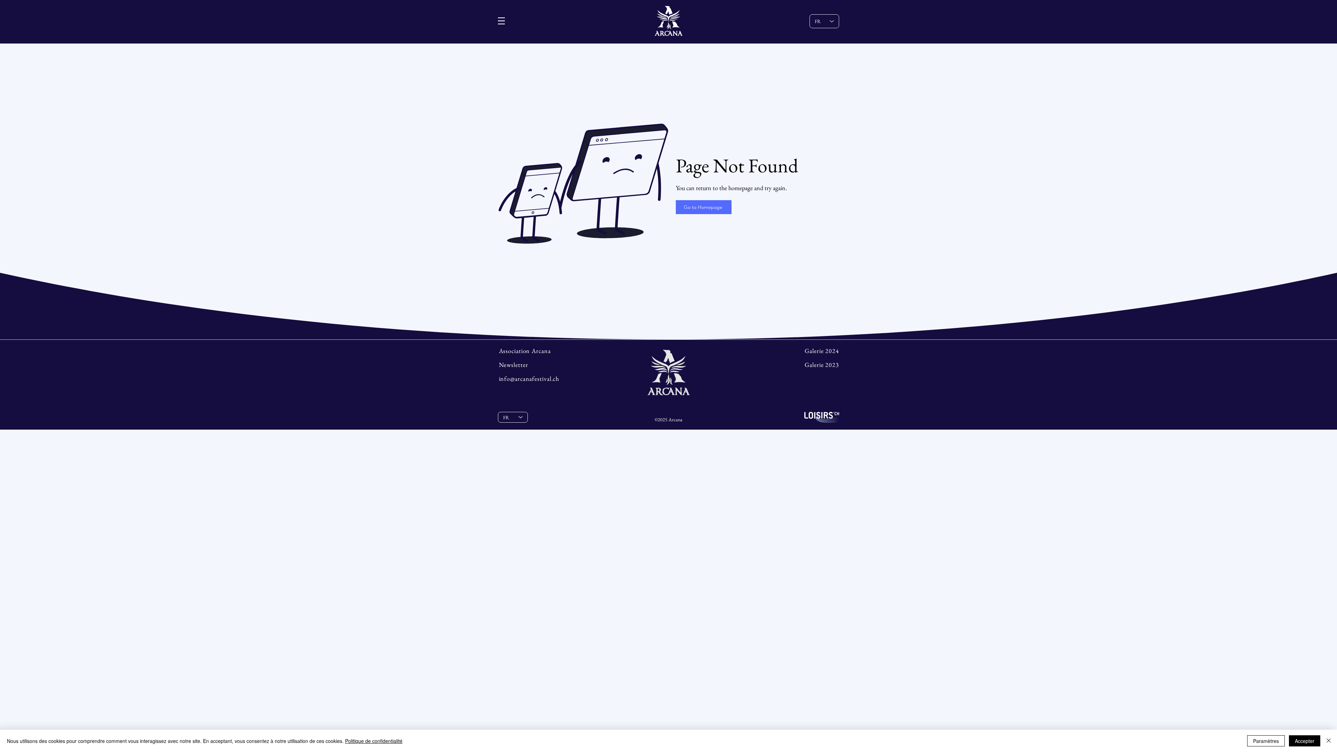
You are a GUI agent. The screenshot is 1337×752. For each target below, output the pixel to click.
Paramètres (1266, 740)
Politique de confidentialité (373, 740)
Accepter (1304, 740)
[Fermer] (1328, 740)
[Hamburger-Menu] (501, 20)
